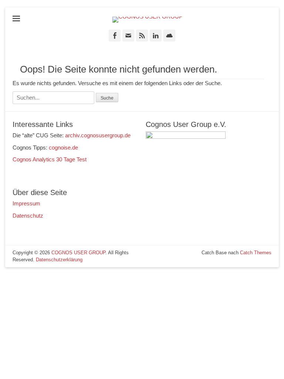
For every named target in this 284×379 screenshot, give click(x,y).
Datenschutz (28, 215)
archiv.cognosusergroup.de (98, 135)
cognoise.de (63, 147)
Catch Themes (255, 252)
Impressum (26, 203)
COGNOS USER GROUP (78, 252)
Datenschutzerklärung (59, 259)
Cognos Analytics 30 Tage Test (50, 159)
